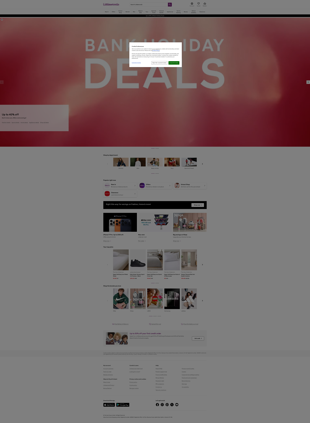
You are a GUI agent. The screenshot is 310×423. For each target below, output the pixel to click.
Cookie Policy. (155, 50)
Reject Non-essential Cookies (159, 62)
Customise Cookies (136, 62)
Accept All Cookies (174, 62)
